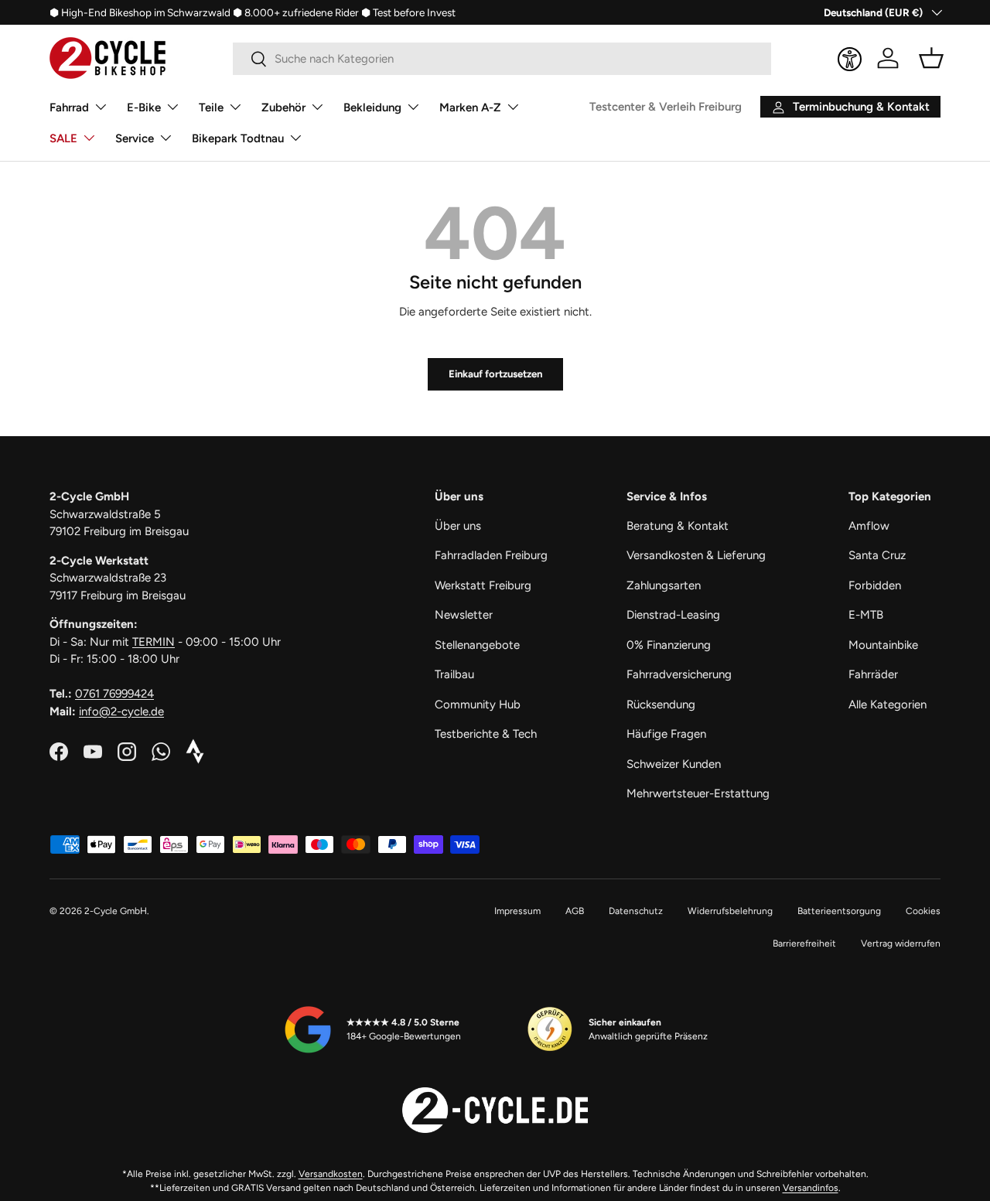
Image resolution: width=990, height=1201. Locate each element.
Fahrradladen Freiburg (491, 555)
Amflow (868, 526)
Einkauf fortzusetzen (495, 373)
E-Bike (144, 107)
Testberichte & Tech (486, 734)
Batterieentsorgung (839, 911)
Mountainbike (883, 645)
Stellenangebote (477, 645)
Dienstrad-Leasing (673, 615)
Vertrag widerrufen (900, 943)
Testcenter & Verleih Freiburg (665, 107)
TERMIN (153, 642)
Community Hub (478, 704)
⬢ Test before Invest (408, 12)
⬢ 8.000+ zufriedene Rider (296, 12)
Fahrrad (69, 107)
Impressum (517, 911)
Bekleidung (372, 107)
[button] (931, 58)
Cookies (923, 911)
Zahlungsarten (663, 585)
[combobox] (502, 59)
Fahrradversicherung (679, 674)
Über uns (458, 526)
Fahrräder (873, 674)
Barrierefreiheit (804, 943)
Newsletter (464, 615)
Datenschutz (636, 911)
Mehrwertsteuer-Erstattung (698, 793)
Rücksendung (660, 704)
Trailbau (454, 674)
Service (134, 138)
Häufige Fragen (666, 734)
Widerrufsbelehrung (730, 911)
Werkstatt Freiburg (483, 585)
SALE (63, 138)
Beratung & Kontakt (677, 526)
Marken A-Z (470, 107)
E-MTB (865, 615)
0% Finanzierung (668, 645)
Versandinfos (810, 1187)
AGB (574, 911)
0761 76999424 (114, 694)
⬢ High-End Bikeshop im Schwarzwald (140, 12)
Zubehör (283, 107)
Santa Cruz (877, 555)
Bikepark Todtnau (238, 138)
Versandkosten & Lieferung (696, 555)
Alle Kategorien (887, 704)
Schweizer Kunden (673, 764)
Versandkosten (331, 1174)
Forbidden (874, 585)
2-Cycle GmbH (115, 911)
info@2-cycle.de (121, 711)
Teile (211, 107)
